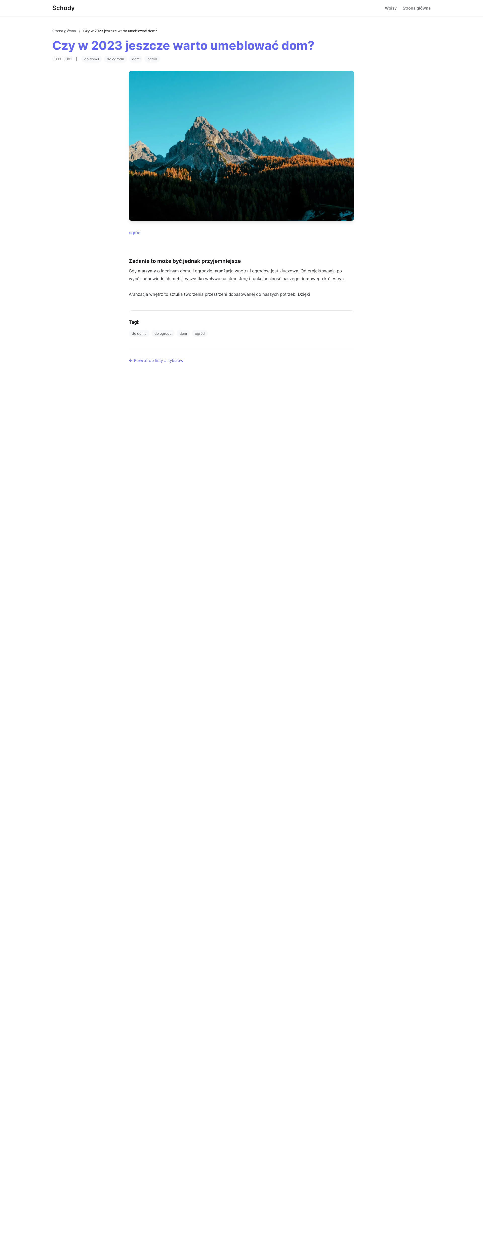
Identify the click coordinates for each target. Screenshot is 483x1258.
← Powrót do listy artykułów (156, 360)
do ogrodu (115, 59)
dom (135, 59)
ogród (152, 59)
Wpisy (391, 8)
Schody (63, 8)
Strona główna (417, 8)
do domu (91, 59)
